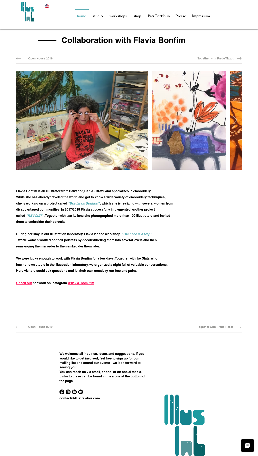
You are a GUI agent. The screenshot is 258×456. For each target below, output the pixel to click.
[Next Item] (235, 120)
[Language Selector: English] (49, 6)
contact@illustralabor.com (79, 398)
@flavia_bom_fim (81, 283)
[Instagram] (68, 392)
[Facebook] (61, 392)
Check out (24, 283)
